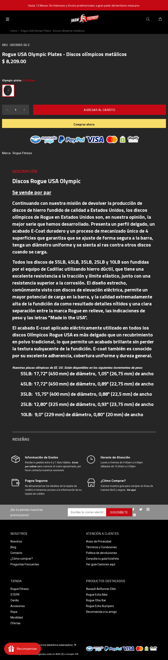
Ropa (13, 611)
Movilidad (16, 617)
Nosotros (16, 541)
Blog (13, 547)
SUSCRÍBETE (119, 512)
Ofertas (15, 623)
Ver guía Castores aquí (100, 564)
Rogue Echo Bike (97, 594)
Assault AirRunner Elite (101, 589)
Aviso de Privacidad (98, 541)
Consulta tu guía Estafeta (102, 558)
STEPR (14, 594)
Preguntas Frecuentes (24, 564)
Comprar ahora (84, 124)
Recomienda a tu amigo (101, 611)
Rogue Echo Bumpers (100, 606)
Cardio (14, 600)
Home (13, 30)
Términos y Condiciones (101, 547)
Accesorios (17, 606)
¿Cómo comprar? (21, 558)
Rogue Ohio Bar (96, 600)
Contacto (16, 553)
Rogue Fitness (22, 153)
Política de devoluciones (101, 553)
